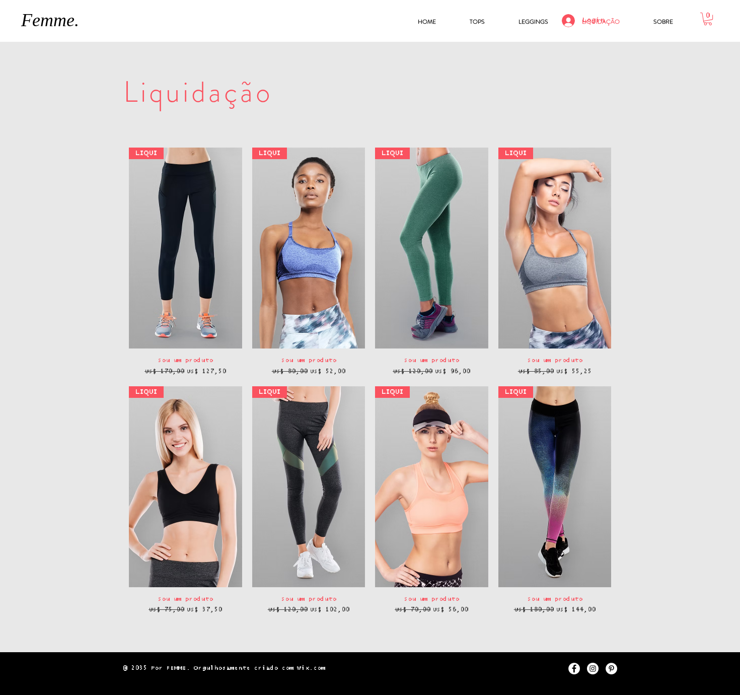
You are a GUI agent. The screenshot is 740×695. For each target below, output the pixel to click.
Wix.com (311, 668)
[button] (707, 19)
